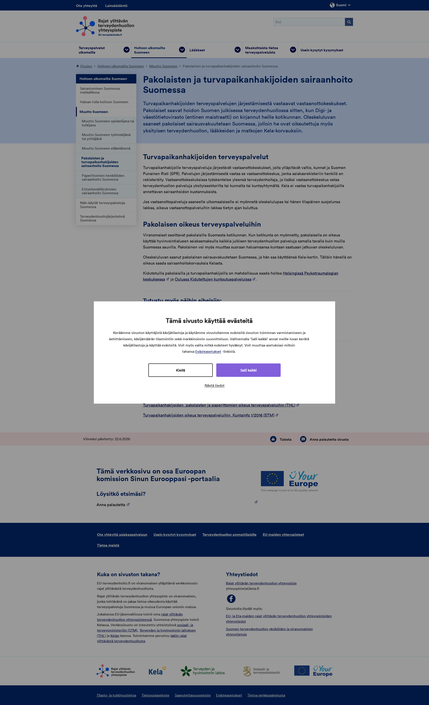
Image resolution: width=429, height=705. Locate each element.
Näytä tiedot (215, 385)
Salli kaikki (248, 370)
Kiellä (180, 370)
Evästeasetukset (208, 351)
